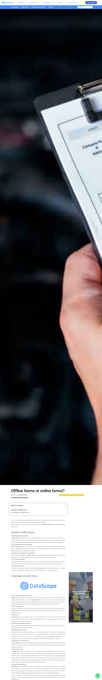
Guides (50, 7)
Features (20, 2)
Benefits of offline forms (19, 510)
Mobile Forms (79, 495)
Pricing (60, 2)
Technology (14, 7)
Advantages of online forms (20, 512)
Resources (47, 2)
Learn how (81, 602)
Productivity (24, 7)
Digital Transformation (38, 7)
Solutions (32, 2)
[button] (65, 505)
